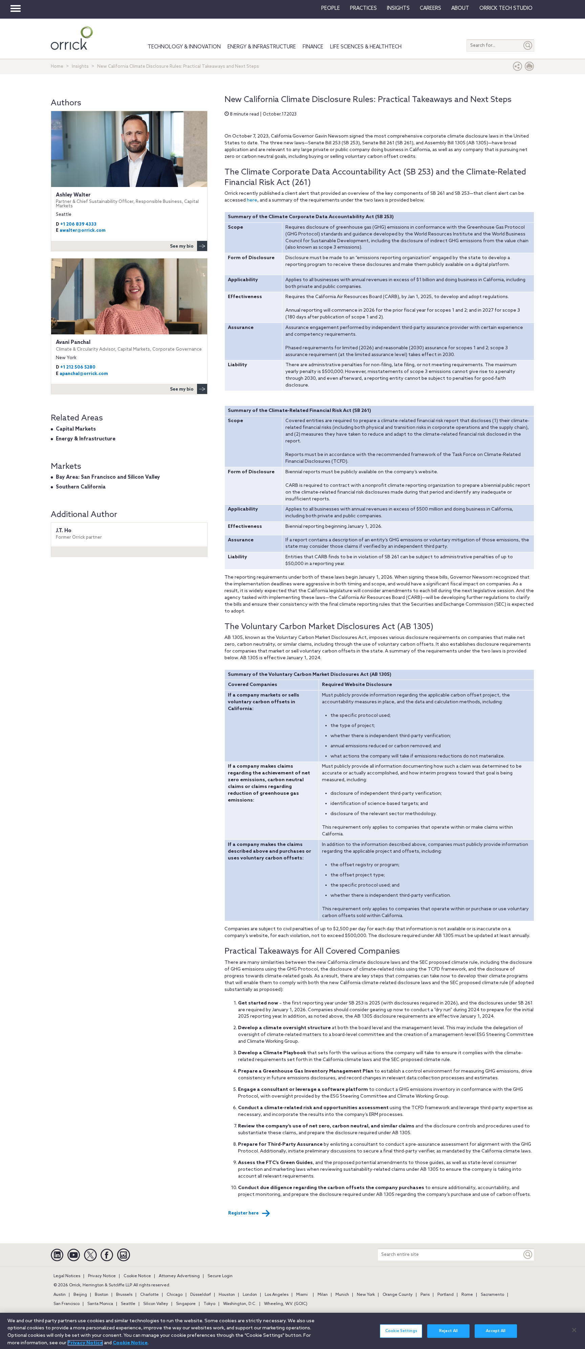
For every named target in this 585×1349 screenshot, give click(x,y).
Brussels (124, 1294)
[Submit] (528, 45)
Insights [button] (398, 8)
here (252, 200)
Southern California (81, 487)
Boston (101, 1294)
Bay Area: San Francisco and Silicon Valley (108, 477)
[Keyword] (528, 1254)
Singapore (186, 1304)
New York (366, 1294)
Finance (313, 47)
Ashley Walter (127, 200)
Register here (243, 1213)
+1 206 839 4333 (78, 224)
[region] (292, 1331)
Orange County (398, 1294)
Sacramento (492, 1294)
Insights (80, 66)
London (250, 1294)
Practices (363, 8)
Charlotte (149, 1294)
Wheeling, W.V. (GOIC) (285, 1304)
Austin (59, 1294)
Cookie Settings (401, 1331)
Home (57, 66)
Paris (425, 1294)
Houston (227, 1294)
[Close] (574, 1330)
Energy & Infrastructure (262, 47)
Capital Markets (76, 429)
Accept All (495, 1331)
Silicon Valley (155, 1304)
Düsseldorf (200, 1294)
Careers (430, 8)
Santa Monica (100, 1304)
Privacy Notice (102, 1276)
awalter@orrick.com (83, 230)
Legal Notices (66, 1276)
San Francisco (66, 1304)
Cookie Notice (137, 1276)
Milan (323, 1294)
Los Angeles (276, 1294)
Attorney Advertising (179, 1276)
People (330, 8)
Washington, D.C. (239, 1304)
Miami (302, 1294)
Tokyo (209, 1304)
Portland (445, 1294)
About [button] (460, 8)
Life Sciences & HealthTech (366, 47)
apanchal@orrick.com (84, 373)
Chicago (174, 1294)
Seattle (128, 1304)
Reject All (448, 1331)
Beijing (80, 1294)
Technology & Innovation (184, 47)
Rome (467, 1294)
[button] (517, 68)
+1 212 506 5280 (77, 367)
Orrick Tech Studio (506, 8)
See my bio (182, 246)
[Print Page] (529, 68)
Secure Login (220, 1276)
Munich (342, 1294)
